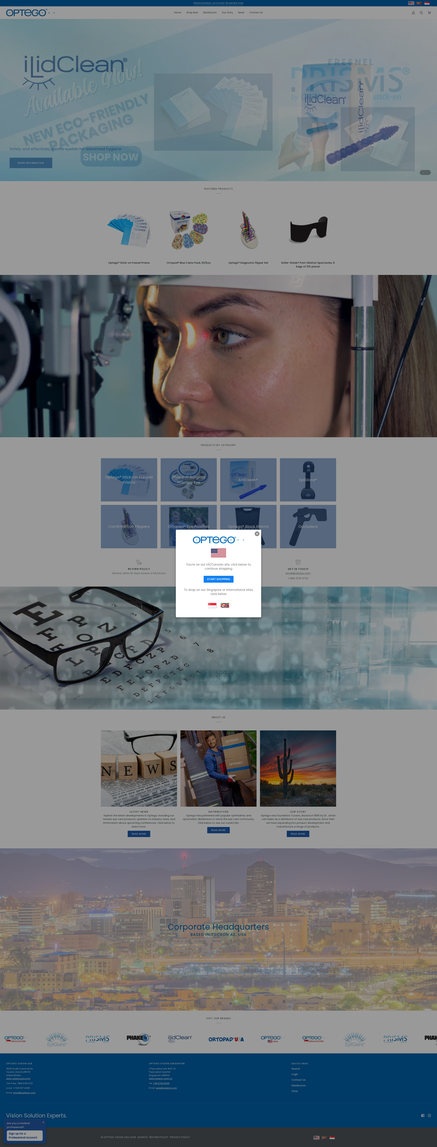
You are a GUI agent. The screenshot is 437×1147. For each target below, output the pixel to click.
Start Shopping (218, 579)
